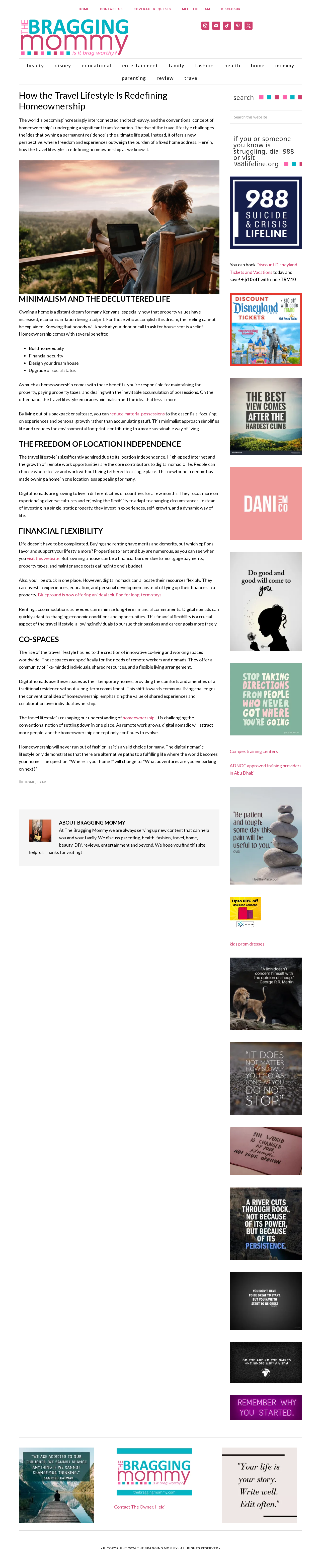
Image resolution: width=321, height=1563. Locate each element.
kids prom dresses (247, 944)
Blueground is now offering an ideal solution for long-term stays (100, 594)
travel (43, 782)
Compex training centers (254, 751)
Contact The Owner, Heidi (140, 1507)
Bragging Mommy (75, 37)
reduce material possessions (137, 413)
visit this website (43, 558)
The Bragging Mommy (157, 1548)
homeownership (138, 717)
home (30, 782)
